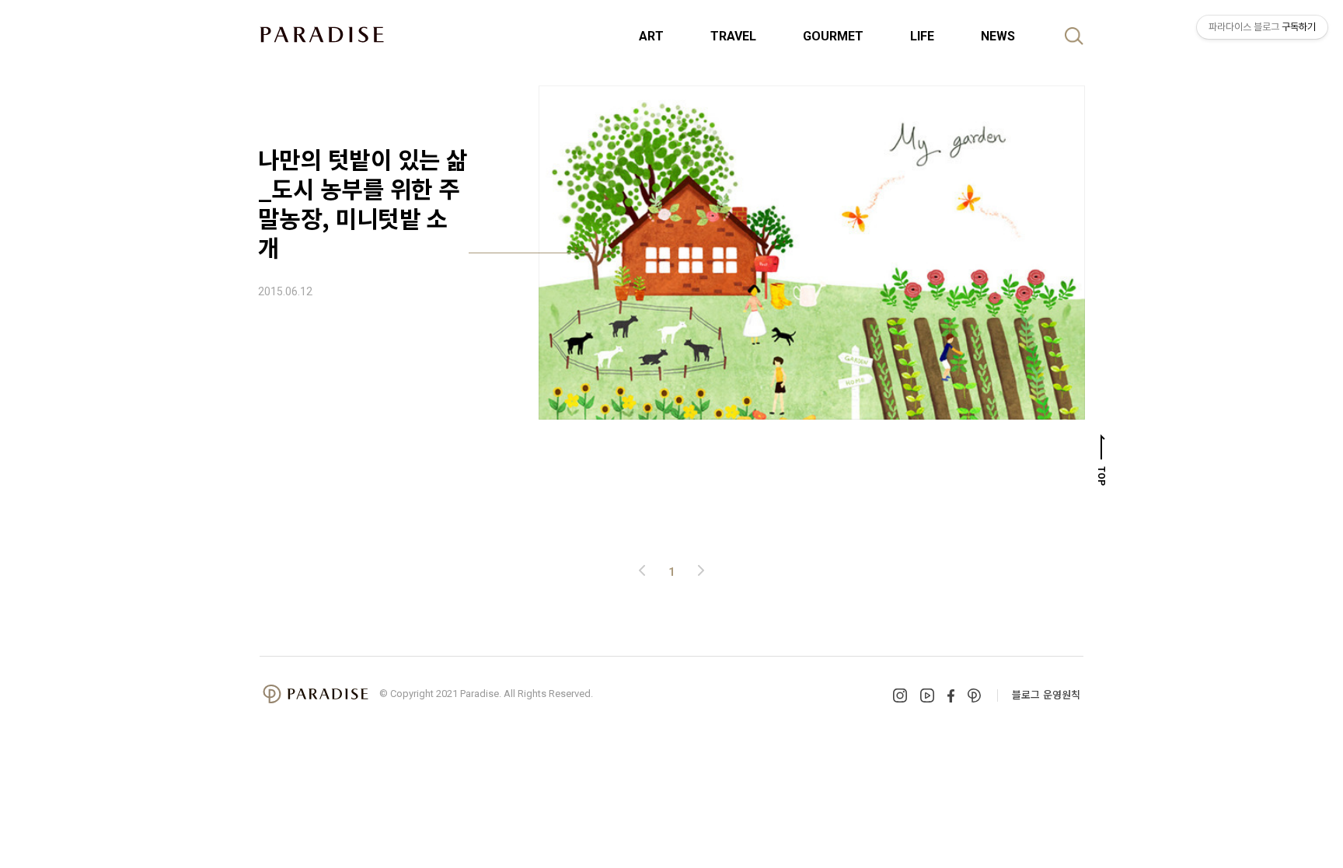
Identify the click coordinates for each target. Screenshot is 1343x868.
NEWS (998, 36)
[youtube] (927, 695)
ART (651, 36)
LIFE (922, 36)
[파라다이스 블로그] (322, 34)
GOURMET (833, 36)
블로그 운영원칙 (1046, 694)
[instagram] (900, 695)
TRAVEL (733, 36)
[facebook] (950, 695)
